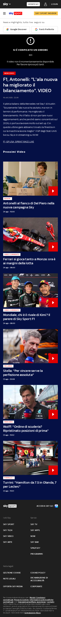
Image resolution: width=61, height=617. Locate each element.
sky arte (7, 542)
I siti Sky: (7, 518)
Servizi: (33, 518)
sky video (8, 536)
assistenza (41, 602)
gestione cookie (12, 573)
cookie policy (38, 573)
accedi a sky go (45, 506)
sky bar (34, 542)
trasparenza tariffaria (27, 602)
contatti (50, 602)
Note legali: (8, 566)
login (54, 4)
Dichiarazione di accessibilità (39, 579)
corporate (36, 586)
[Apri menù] (4, 13)
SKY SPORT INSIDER (45, 13)
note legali (9, 578)
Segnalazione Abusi (32, 613)
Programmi (36, 554)
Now (33, 536)
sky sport (8, 524)
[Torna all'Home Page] (15, 13)
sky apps (35, 530)
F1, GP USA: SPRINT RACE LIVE (18, 141)
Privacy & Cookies (21, 600)
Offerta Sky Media (13, 586)
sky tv (33, 524)
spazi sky (35, 548)
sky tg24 (8, 530)
